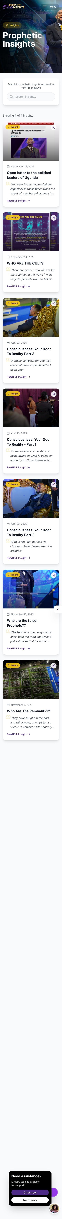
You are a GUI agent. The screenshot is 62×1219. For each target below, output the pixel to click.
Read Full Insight (16, 200)
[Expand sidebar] (58, 609)
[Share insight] (53, 127)
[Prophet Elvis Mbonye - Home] (13, 7)
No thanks (30, 1200)
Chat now (30, 1192)
